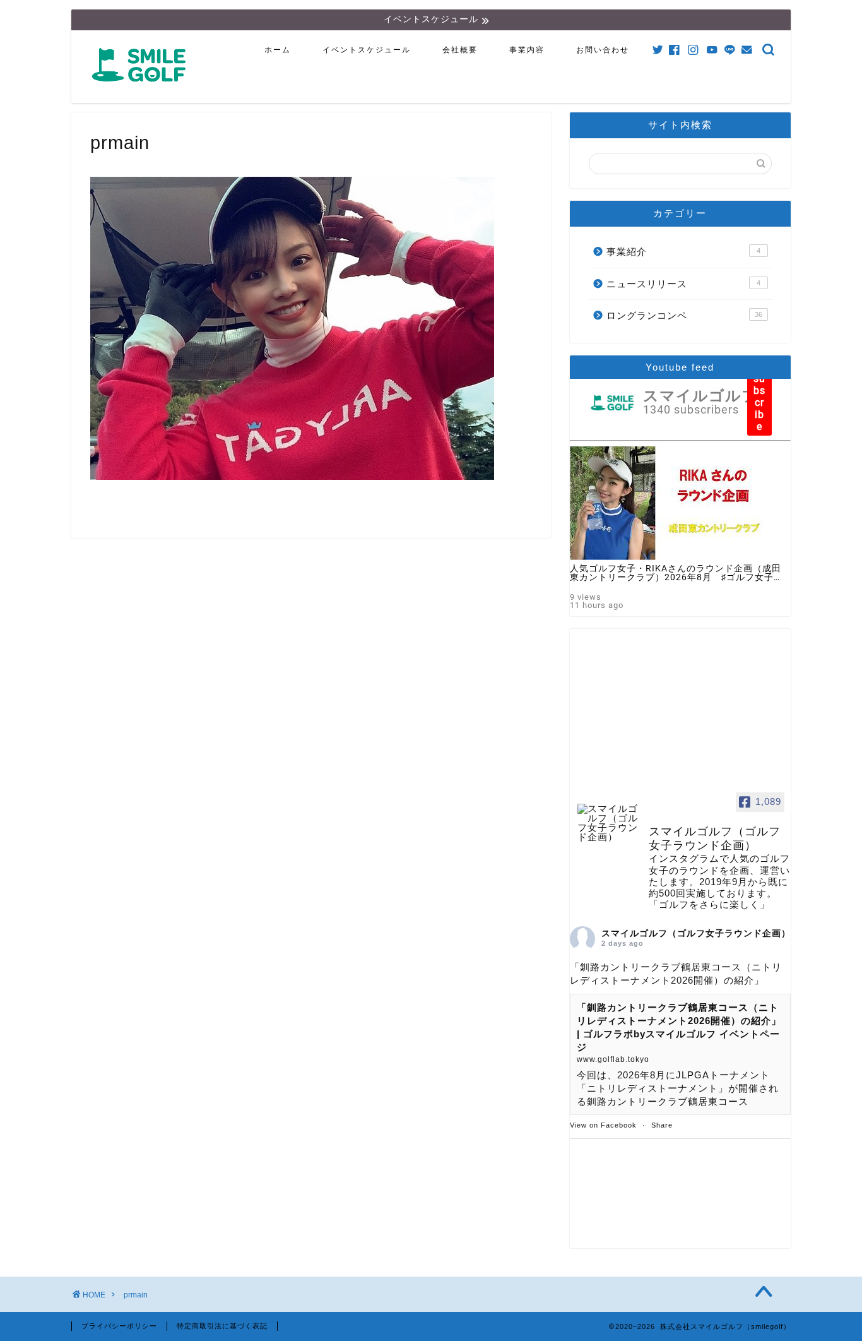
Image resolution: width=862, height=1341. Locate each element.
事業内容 (527, 49)
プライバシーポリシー (119, 1326)
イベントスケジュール (366, 49)
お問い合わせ (602, 49)
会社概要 (460, 49)
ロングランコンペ (684, 315)
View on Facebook (603, 1125)
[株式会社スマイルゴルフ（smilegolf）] (141, 88)
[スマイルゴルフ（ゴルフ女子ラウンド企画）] (607, 822)
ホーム (277, 49)
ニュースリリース (683, 283)
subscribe (759, 402)
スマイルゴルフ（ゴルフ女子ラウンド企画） (696, 933)
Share (662, 1125)
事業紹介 (683, 251)
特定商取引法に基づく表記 (222, 1326)
